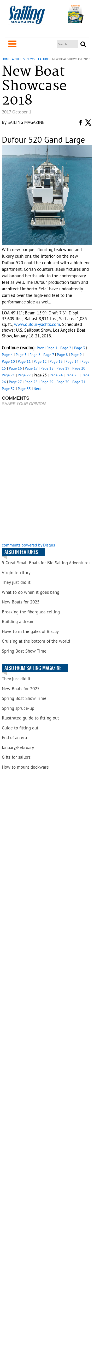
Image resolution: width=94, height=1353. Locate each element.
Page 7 (48, 354)
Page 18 (47, 368)
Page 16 (15, 368)
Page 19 (62, 368)
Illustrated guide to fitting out (30, 718)
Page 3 (79, 348)
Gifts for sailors (16, 757)
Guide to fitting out (20, 728)
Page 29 (47, 381)
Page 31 (78, 381)
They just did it (16, 582)
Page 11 (24, 361)
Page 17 (31, 368)
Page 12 (40, 361)
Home (6, 59)
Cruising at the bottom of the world (36, 641)
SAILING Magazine (26, 122)
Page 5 (21, 354)
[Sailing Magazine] (26, 17)
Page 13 (56, 361)
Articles (18, 59)
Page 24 (56, 375)
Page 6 (35, 354)
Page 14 (72, 361)
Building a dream (18, 621)
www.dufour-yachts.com (37, 324)
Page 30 (62, 381)
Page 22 (24, 375)
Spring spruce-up (18, 708)
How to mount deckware (25, 767)
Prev (40, 348)
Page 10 (8, 361)
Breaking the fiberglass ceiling (31, 612)
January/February (18, 747)
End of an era (14, 737)
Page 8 (62, 354)
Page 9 (76, 354)
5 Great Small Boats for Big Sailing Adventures (46, 563)
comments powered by (28, 545)
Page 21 (8, 375)
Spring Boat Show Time (24, 651)
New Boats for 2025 (20, 602)
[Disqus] (47, 475)
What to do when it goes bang (30, 592)
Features (43, 59)
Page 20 (78, 368)
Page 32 (8, 388)
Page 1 (51, 348)
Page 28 (31, 381)
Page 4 (7, 354)
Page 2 (65, 348)
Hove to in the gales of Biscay (30, 631)
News (30, 59)
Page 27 (15, 381)
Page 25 (72, 375)
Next (37, 388)
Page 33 (24, 388)
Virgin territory (16, 572)
